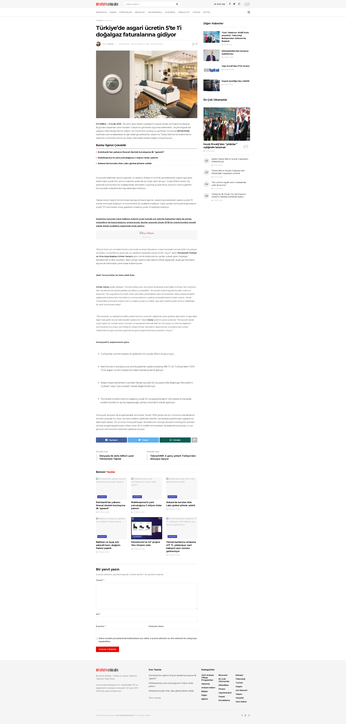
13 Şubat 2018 (228, 69)
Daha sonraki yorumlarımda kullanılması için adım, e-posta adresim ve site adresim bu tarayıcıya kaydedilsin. (148, 640)
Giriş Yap (220, 4)
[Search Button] (177, 4)
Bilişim (204, 691)
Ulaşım (239, 686)
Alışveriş (170, 12)
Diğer (204, 695)
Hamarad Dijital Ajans (125, 715)
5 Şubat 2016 (123, 44)
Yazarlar (240, 698)
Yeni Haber (241, 701)
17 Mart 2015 (228, 85)
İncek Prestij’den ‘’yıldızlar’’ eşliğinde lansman (220, 146)
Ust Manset (241, 690)
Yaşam (113, 12)
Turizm (196, 12)
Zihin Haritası (155, 698)
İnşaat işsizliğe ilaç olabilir (236, 81)
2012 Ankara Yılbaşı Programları (207, 677)
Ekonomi (140, 12)
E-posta (101, 626)
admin (110, 44)
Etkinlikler (125, 12)
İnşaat (222, 696)
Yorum (100, 580)
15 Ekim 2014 (227, 45)
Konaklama (224, 700)
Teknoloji (184, 12)
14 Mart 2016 (228, 57)
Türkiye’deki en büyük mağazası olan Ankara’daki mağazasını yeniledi (228, 172)
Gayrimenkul (155, 12)
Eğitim (206, 12)
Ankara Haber (208, 687)
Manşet (239, 675)
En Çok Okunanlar (224, 680)
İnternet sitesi (156, 626)
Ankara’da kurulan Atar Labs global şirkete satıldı (125, 163)
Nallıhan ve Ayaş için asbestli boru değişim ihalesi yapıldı (108, 545)
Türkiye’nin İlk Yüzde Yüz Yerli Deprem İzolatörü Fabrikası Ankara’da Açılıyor (229, 195)
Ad (98, 614)
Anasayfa (101, 12)
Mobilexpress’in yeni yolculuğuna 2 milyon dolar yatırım (128, 157)
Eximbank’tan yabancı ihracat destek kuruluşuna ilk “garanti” (131, 152)
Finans (222, 689)
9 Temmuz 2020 (103, 512)
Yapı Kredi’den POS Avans (236, 66)
